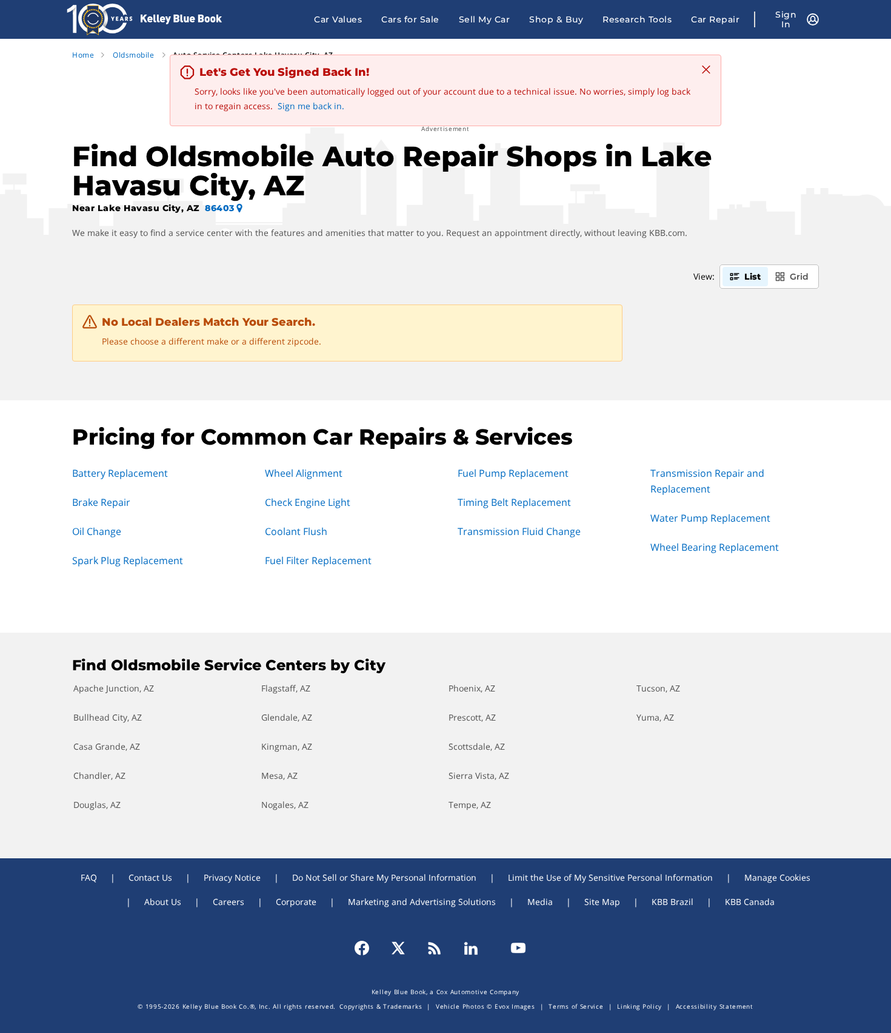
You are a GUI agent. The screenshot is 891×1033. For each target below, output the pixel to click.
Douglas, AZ (97, 804)
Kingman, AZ (286, 746)
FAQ (89, 877)
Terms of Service (576, 1006)
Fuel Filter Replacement (318, 560)
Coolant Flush (296, 531)
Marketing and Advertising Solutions (422, 901)
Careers (228, 901)
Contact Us (150, 877)
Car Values (338, 19)
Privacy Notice (232, 877)
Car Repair (715, 19)
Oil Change (96, 531)
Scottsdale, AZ (477, 746)
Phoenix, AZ (472, 688)
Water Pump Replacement (710, 518)
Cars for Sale (410, 19)
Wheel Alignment (303, 473)
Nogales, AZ (285, 804)
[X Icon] (398, 948)
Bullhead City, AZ (107, 717)
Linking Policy (639, 1006)
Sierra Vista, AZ (479, 775)
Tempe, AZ (470, 804)
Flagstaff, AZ (285, 688)
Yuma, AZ (655, 717)
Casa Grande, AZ (106, 746)
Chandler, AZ (99, 775)
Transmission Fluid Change (519, 531)
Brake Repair (101, 502)
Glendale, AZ (286, 717)
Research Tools (637, 19)
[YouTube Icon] (512, 948)
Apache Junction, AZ (113, 688)
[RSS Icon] (434, 948)
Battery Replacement (120, 473)
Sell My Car (484, 19)
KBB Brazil (672, 901)
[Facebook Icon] (367, 948)
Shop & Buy (556, 19)
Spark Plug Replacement (127, 560)
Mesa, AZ (279, 775)
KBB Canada (750, 901)
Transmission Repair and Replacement (707, 481)
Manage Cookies (777, 877)
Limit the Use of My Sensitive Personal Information (610, 877)
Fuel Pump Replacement (513, 473)
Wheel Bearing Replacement (714, 547)
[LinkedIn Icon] (471, 948)
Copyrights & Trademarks (380, 1006)
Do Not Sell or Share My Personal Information (384, 877)
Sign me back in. (311, 106)
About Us (162, 901)
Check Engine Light (307, 502)
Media (540, 901)
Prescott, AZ (472, 717)
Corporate (296, 901)
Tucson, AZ (658, 688)
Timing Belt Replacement (514, 502)
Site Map (602, 901)
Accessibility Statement (714, 1006)
